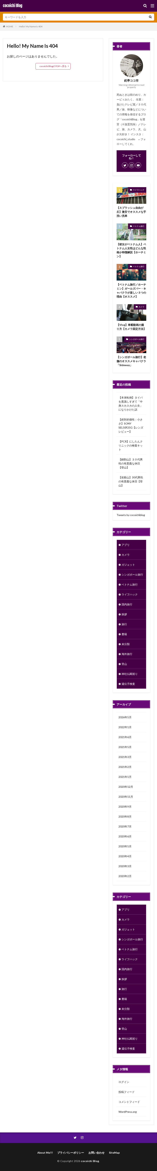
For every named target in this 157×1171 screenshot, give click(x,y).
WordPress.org (128, 1111)
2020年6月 (125, 836)
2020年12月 (126, 786)
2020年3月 (125, 866)
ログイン (124, 1082)
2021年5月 (125, 747)
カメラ (141, 307)
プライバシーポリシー (70, 1152)
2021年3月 (125, 757)
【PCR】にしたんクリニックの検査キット (131, 445)
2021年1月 (125, 776)
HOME (9, 26)
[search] (150, 17)
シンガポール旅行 (136, 339)
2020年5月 (125, 846)
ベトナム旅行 (138, 226)
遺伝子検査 (128, 683)
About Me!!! (45, 1152)
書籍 (124, 634)
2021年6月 (125, 737)
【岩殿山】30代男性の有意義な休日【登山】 (131, 481)
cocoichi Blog (12, 6)
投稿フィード (127, 1091)
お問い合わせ (96, 1152)
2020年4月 (125, 856)
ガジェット (128, 564)
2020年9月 (125, 806)
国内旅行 (127, 604)
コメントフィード (129, 1101)
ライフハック (138, 190)
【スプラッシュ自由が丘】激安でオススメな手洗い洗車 (131, 211)
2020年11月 (126, 796)
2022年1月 (125, 727)
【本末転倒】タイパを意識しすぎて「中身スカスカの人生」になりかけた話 (131, 403)
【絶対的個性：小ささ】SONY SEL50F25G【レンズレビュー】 (131, 425)
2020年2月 (125, 876)
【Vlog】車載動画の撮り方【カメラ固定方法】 (131, 326)
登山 (124, 664)
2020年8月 (125, 816)
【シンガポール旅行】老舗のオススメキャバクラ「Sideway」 (131, 361)
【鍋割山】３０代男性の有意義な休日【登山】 (131, 463)
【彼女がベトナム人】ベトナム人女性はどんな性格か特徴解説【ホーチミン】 (131, 250)
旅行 (124, 624)
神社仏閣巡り (130, 673)
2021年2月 (125, 766)
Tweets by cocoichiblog (131, 515)
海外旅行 (127, 654)
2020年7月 (125, 826)
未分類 (126, 644)
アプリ (126, 544)
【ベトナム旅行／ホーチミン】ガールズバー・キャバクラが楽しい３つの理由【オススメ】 (131, 290)
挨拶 (124, 614)
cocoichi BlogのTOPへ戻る (53, 66)
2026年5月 (125, 717)
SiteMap (114, 1152)
